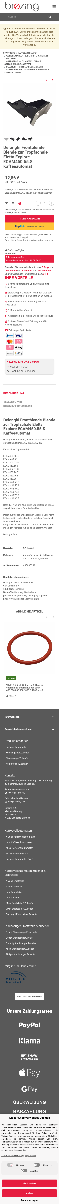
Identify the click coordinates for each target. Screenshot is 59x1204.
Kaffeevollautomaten (16, 747)
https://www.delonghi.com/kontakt (21, 598)
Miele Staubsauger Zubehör (20, 948)
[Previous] (46, 617)
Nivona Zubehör (14, 886)
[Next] (53, 617)
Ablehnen (29, 1193)
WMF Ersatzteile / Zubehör (19, 908)
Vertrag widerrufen (29, 996)
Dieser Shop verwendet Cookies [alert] (29, 1117)
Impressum (30, 1155)
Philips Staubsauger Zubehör (20, 954)
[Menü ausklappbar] (54, 6)
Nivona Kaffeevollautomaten (20, 836)
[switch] (10, 1165)
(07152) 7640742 (16, 792)
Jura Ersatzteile (13, 892)
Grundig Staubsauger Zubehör (21, 943)
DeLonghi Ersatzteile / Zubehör (21, 914)
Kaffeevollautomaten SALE (19, 859)
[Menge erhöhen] (51, 203)
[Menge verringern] (38, 203)
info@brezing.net (16, 801)
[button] (29, 717)
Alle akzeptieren (29, 1183)
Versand (24, 182)
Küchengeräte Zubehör (17, 752)
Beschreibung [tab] (13, 393)
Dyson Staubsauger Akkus (19, 937)
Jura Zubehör (12, 897)
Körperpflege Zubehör (17, 763)
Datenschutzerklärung (12, 1155)
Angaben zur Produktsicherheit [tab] (17, 404)
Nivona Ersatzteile (15, 881)
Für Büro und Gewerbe (17, 853)
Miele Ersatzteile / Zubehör (19, 903)
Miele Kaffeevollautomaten (19, 848)
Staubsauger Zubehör (17, 758)
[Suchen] (49, 17)
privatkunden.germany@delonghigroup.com (25, 595)
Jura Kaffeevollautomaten (19, 842)
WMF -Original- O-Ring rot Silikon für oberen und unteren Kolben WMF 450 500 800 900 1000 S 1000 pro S (25, 687)
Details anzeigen (29, 1200)
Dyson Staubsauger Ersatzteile (21, 932)
